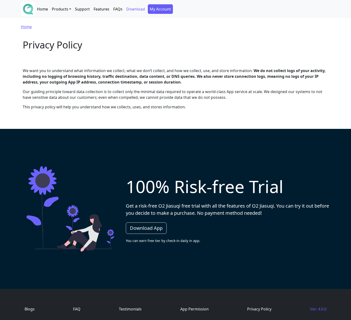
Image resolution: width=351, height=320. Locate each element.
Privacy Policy (259, 309)
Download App (146, 228)
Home (42, 9)
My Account (160, 9)
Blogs (30, 309)
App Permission (194, 309)
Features (101, 9)
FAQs (117, 9)
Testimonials (130, 309)
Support (82, 9)
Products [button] (60, 9)
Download (135, 9)
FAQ (76, 309)
